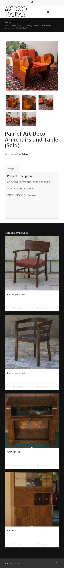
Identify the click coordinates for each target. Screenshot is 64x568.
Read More (20, 308)
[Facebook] (32, 2)
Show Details (44, 308)
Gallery (29, 25)
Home (20, 25)
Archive (37, 25)
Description (12, 168)
